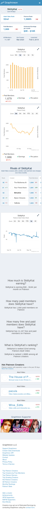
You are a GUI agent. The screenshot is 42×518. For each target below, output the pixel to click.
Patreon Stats (7, 486)
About (4, 459)
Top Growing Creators (10, 477)
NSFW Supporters (8, 499)
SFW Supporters (8, 497)
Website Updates (8, 455)
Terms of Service (8, 464)
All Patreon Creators (9, 482)
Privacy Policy (7, 462)
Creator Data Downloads (11, 450)
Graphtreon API (8, 453)
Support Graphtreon (9, 448)
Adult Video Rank (8, 16)
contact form (30, 507)
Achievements (7, 495)
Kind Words (6, 502)
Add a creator (7, 493)
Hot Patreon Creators (10, 479)
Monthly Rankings (8, 484)
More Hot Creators (8, 369)
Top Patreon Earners (9, 475)
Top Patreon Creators (10, 471)
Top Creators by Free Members (13, 473)
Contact (5, 457)
